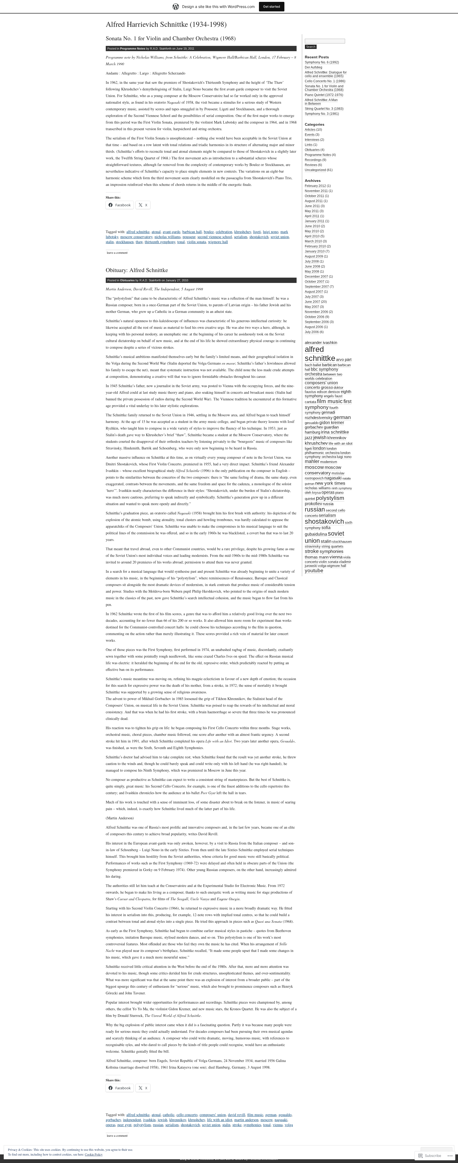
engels (329, 396)
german (270, 1114)
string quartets (333, 546)
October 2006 (314, 317)
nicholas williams (167, 236)
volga (289, 1124)
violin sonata (196, 241)
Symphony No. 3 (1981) (322, 114)
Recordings (313, 160)
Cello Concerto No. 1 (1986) (325, 81)
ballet (317, 365)
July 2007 (312, 297)
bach (308, 365)
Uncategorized (315, 170)
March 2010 (313, 241)
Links (308, 145)
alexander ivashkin (321, 342)
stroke (236, 1124)
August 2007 (314, 292)
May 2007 (312, 307)
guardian (331, 427)
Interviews (312, 140)
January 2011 (314, 221)
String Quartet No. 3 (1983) (324, 109)
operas (110, 1124)
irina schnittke (335, 432)
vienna (278, 1124)
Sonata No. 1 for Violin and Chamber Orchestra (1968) (171, 38)
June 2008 (312, 266)
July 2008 (312, 261)
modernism (328, 462)
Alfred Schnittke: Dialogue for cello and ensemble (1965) (326, 74)
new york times (330, 483)
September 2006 (317, 322)
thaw (139, 241)
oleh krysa (313, 493)
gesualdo (285, 1114)
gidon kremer (331, 422)
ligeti (257, 231)
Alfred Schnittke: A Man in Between (321, 102)
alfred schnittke (137, 231)
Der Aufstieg (313, 67)
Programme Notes (132, 48)
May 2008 (312, 271)
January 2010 (315, 251)
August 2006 (314, 327)
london (319, 448)
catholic (168, 1114)
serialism (240, 236)
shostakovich (258, 236)
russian (158, 1124)
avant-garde (171, 231)
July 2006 (312, 332)
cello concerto (187, 1114)
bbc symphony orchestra (321, 371)
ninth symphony (342, 488)
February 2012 (315, 186)
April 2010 (312, 236)
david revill (236, 1114)
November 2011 (316, 191)
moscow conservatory (136, 236)
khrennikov (177, 1119)
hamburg (312, 432)
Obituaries (127, 280)
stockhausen (125, 241)
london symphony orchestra (327, 455)
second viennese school (214, 236)
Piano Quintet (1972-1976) (324, 95)
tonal (181, 241)
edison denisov (328, 392)
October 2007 (314, 281)
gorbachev (113, 1119)
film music (255, 1114)
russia (328, 504)
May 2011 (312, 211)
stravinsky (313, 546)
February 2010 (315, 246)
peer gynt (124, 1124)
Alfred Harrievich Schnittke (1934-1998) (166, 24)
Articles (310, 130)
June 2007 (312, 302)
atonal (156, 231)
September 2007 (317, 286)
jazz (308, 437)
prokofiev (313, 503)
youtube (314, 570)
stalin (110, 241)
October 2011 (314, 196)
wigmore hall (218, 241)
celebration (224, 231)
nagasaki (281, 1119)
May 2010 (312, 231)
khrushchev (242, 231)
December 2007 (316, 276)
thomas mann (317, 557)
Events (310, 135)
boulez (209, 231)
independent (132, 1119)
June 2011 (312, 206)
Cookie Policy (94, 1154)
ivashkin (149, 1119)
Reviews (311, 165)
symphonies (252, 1124)
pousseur (189, 236)
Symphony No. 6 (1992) (322, 62)
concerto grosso (319, 387)
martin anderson (246, 1119)
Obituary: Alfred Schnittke (137, 270)
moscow (266, 1119)
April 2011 (312, 216)
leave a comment (117, 252)
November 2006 (316, 312)
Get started (271, 6)
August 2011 (314, 201)
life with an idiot (219, 1119)
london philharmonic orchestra (322, 451)
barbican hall (192, 231)
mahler (312, 461)
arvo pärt (343, 359)
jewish (162, 1119)
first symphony (328, 404)
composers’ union (213, 1114)
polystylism (142, 1124)
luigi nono (270, 231)
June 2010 (312, 226)
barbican (329, 365)
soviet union (280, 236)
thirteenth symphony (160, 241)
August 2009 (314, 256)
